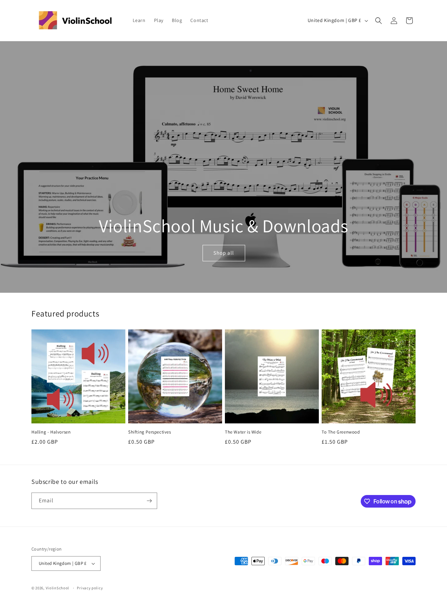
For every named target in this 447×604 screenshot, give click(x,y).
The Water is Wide (243, 432)
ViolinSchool (57, 587)
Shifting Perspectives (149, 432)
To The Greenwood (341, 432)
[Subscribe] (149, 501)
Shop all (223, 253)
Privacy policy (90, 587)
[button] (378, 20)
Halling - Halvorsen (51, 432)
